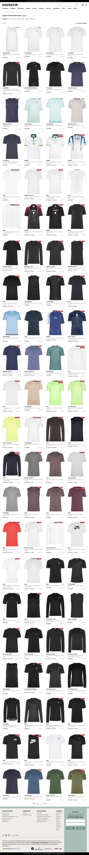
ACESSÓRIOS (56, 8)
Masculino (12, 12)
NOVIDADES (5, 8)
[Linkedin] (17, 835)
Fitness (7, 12)
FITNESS (69, 8)
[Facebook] (6, 835)
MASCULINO (21, 8)
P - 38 (10, 19)
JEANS (63, 8)
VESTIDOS (41, 8)
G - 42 (18, 19)
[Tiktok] (14, 835)
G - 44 (22, 19)
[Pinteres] (9, 835)
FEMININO (12, 8)
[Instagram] (3, 835)
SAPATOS (48, 8)
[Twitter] (12, 835)
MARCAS (28, 8)
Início (3, 12)
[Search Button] (76, 4)
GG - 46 (27, 19)
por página (44, 803)
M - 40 (14, 19)
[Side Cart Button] (86, 5)
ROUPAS (34, 8)
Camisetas (18, 12)
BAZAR (75, 8)
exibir (34, 803)
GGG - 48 (33, 19)
